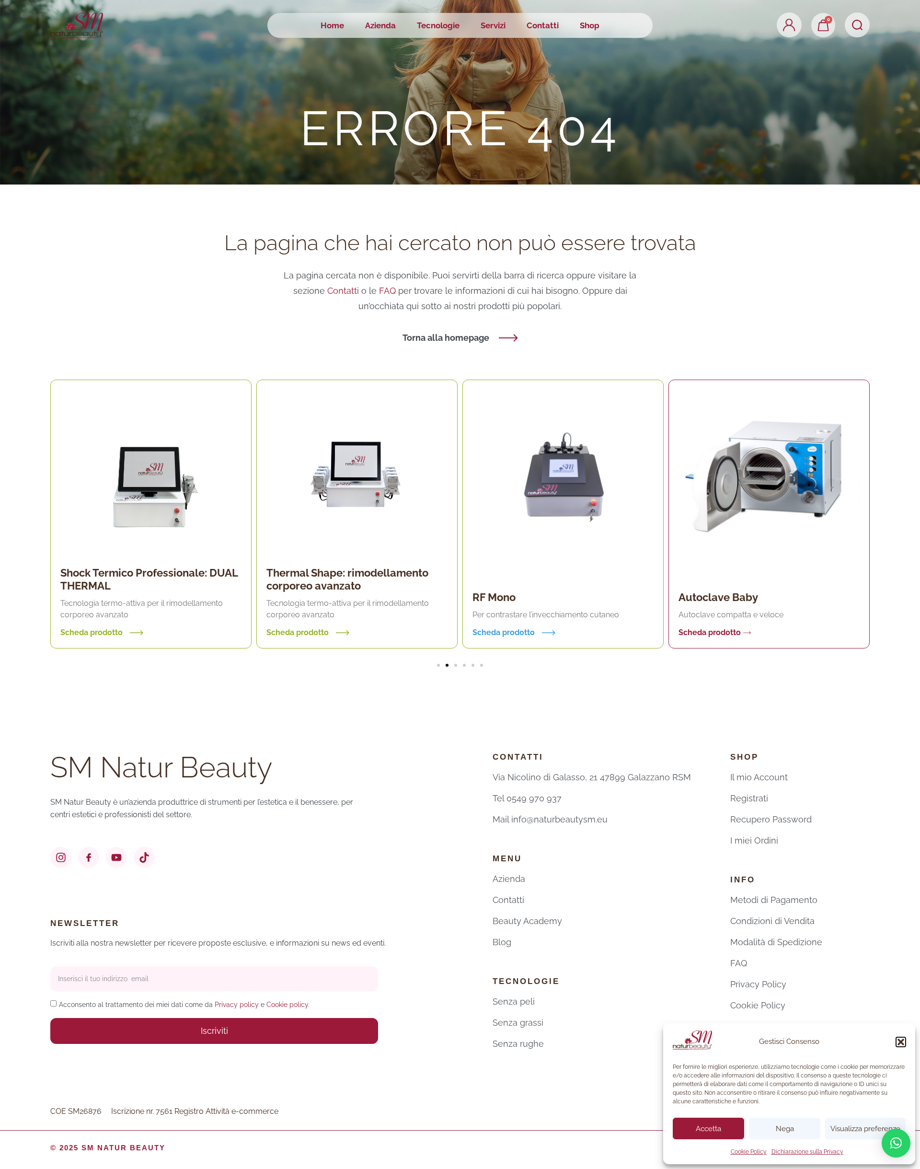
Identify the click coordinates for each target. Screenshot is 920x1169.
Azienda (380, 25)
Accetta (708, 1128)
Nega (785, 1128)
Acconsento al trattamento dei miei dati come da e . (184, 1004)
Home (332, 25)
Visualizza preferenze (865, 1128)
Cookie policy (287, 1004)
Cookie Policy (749, 1151)
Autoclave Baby (612, 597)
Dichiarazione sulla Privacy (807, 1151)
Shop (589, 25)
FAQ (388, 291)
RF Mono (388, 597)
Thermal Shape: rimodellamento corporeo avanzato (241, 579)
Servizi (493, 25)
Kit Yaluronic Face (824, 590)
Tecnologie (438, 25)
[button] (901, 1042)
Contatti (543, 25)
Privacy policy (237, 1004)
